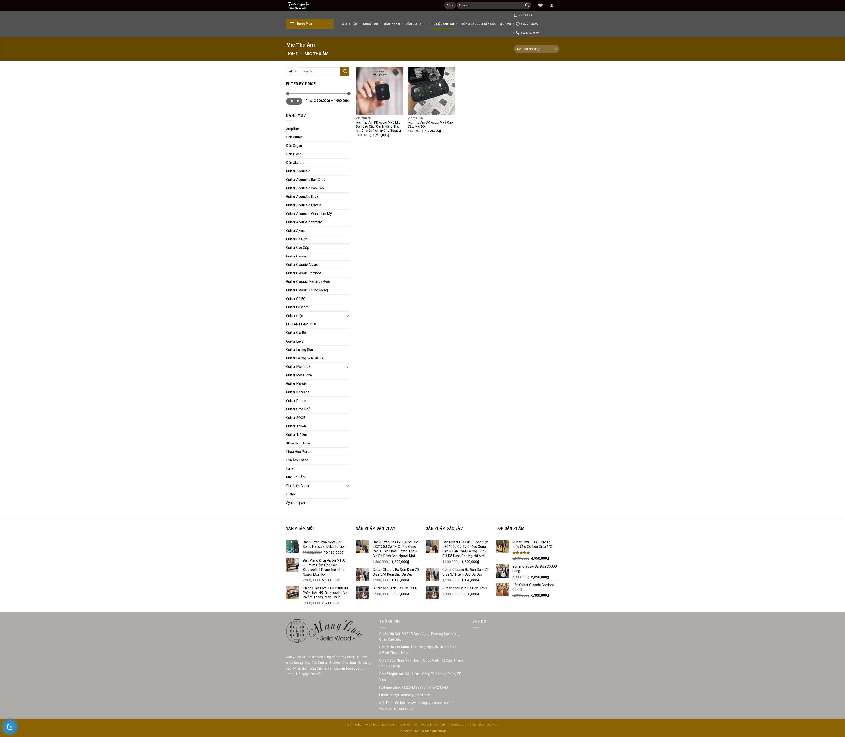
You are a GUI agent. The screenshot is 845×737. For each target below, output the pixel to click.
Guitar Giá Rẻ (296, 333)
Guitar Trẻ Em (296, 435)
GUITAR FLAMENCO (301, 324)
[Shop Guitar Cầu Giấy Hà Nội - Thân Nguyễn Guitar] (362, 5)
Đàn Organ (294, 146)
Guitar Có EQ (296, 299)
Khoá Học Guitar (298, 443)
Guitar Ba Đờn (296, 239)
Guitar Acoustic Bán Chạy (305, 180)
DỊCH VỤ (505, 24)
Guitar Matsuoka (299, 375)
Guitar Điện (294, 316)
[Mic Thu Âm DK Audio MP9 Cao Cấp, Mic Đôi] (431, 91)
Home (292, 53)
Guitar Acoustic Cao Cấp (305, 188)
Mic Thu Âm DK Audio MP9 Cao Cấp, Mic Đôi (430, 125)
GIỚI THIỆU (349, 24)
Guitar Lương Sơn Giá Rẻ (304, 358)
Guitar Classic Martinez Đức (308, 282)
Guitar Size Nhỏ (298, 409)
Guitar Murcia (296, 383)
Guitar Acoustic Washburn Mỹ (309, 214)
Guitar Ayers (295, 231)
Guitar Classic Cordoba (303, 273)
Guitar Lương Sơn (299, 350)
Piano (290, 494)
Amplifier (293, 129)
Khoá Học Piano (298, 452)
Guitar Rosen (296, 401)
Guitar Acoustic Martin (303, 205)
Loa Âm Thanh (297, 460)
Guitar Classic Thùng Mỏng (307, 290)
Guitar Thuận (296, 426)
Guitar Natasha (297, 392)
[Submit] (527, 5)
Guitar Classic (297, 256)
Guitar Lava (294, 341)
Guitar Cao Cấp (297, 248)
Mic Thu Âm (296, 477)
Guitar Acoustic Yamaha (304, 222)
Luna (289, 469)
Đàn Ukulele (295, 163)
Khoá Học (370, 24)
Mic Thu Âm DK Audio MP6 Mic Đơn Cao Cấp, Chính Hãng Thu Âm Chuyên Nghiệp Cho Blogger (378, 127)
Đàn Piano (392, 24)
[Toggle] (347, 315)
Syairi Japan (295, 503)
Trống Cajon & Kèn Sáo (478, 24)
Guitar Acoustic (298, 171)
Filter (294, 101)
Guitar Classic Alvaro (302, 265)
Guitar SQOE (295, 418)
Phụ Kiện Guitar (441, 24)
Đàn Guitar (414, 24)
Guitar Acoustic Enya (302, 196)
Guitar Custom (297, 307)
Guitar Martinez (298, 367)
